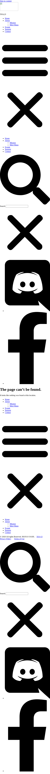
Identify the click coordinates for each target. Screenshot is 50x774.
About (7, 21)
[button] (25, 85)
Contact (8, 31)
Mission (13, 23)
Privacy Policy (5, 539)
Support (8, 29)
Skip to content (6, 1)
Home (7, 18)
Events (7, 27)
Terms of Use (19, 539)
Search (2, 206)
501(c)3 (39, 537)
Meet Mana (14, 25)
